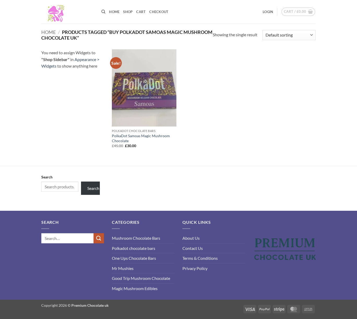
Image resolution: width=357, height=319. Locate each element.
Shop (128, 12)
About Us (191, 238)
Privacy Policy (195, 268)
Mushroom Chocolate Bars (136, 238)
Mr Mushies (123, 268)
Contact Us (192, 248)
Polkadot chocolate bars (133, 248)
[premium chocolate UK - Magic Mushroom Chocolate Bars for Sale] (67, 11)
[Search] (103, 12)
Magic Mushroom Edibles (135, 288)
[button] (268, 12)
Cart (141, 12)
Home (114, 12)
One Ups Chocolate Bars (134, 258)
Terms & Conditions (200, 258)
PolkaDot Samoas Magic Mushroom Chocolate (141, 138)
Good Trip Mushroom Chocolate (141, 278)
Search (47, 177)
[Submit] (99, 238)
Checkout (158, 12)
